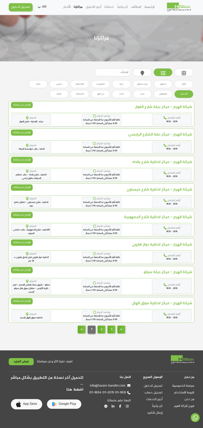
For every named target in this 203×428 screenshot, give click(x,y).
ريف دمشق (142, 84)
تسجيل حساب (154, 392)
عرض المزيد (21, 361)
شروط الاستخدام (184, 392)
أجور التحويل (93, 7)
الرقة (59, 94)
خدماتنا (109, 7)
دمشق (163, 84)
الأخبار (67, 7)
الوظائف (136, 7)
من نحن (189, 399)
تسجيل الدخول (153, 386)
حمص (59, 84)
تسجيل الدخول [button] (20, 7)
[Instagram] (127, 406)
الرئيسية (149, 7)
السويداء (101, 84)
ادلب (121, 94)
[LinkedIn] (113, 406)
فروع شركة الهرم (184, 406)
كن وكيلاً (122, 7)
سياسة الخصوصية (183, 386)
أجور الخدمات (154, 399)
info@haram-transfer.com (107, 386)
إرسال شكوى (155, 413)
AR (44, 7)
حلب (142, 94)
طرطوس (163, 94)
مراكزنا (78, 7)
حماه (38, 84)
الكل (184, 84)
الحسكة (80, 94)
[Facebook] (120, 406)
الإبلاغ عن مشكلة (22, 105)
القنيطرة (80, 84)
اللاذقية (184, 94)
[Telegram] (106, 406)
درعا (121, 84)
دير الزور (100, 94)
